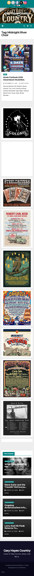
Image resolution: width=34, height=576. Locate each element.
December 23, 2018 (11, 83)
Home (3, 572)
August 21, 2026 (12, 531)
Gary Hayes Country (17, 13)
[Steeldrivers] (17, 193)
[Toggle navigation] (31, 26)
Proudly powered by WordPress (14, 565)
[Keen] (17, 228)
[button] (24, 26)
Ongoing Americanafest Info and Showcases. (15, 507)
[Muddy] (17, 378)
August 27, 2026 (12, 469)
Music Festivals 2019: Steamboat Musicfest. (14, 78)
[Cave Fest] (17, 308)
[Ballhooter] (17, 269)
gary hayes (25, 83)
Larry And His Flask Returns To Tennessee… (15, 528)
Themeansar (21, 567)
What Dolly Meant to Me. (16, 465)
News (5, 74)
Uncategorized (9, 461)
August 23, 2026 (12, 490)
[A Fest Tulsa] (17, 343)
